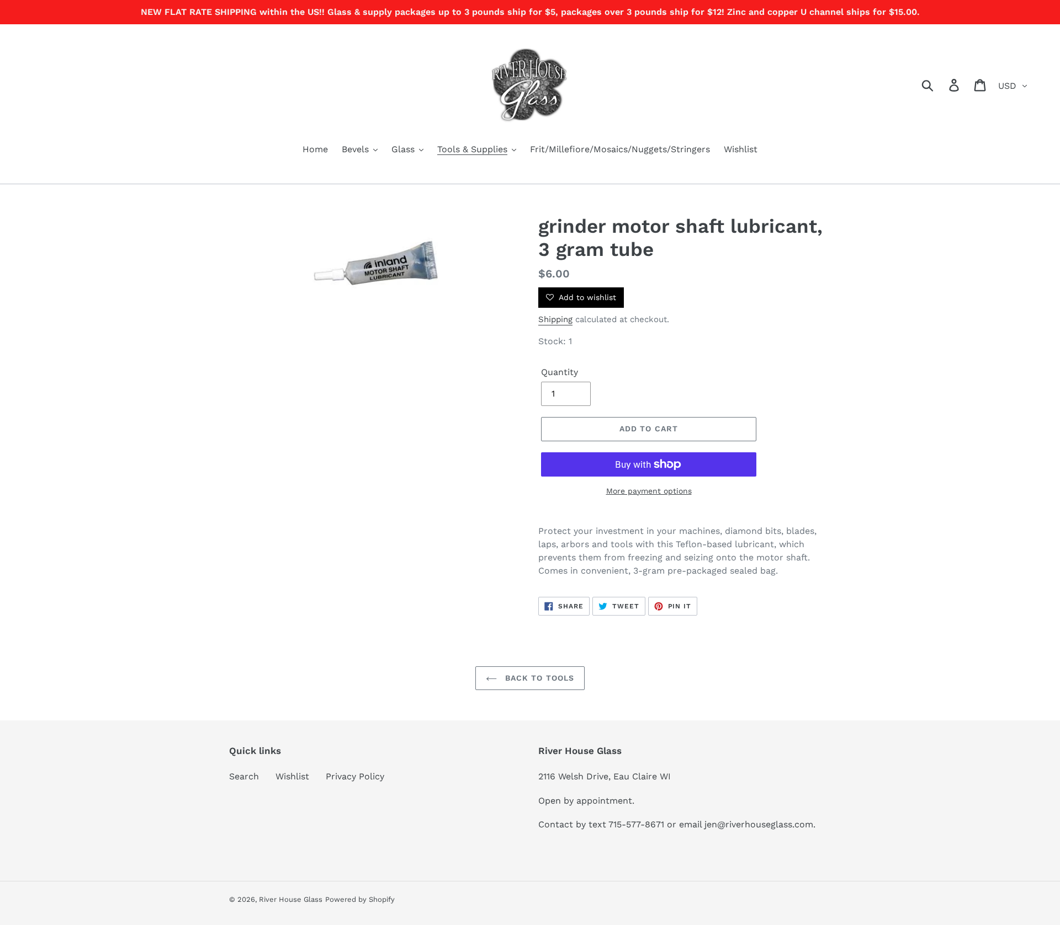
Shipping (555, 319)
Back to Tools (538, 677)
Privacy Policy (355, 776)
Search (244, 776)
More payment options (649, 490)
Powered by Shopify (360, 899)
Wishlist (292, 776)
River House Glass (290, 899)
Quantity (559, 372)
